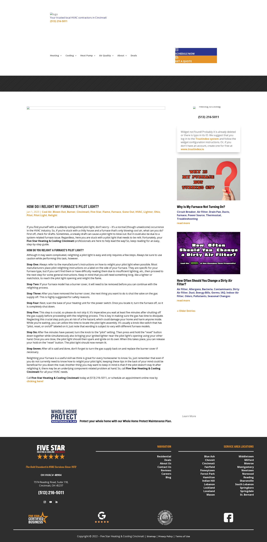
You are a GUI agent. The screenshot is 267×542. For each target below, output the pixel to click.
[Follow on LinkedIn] (56, 502)
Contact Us (164, 467)
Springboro (247, 487)
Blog (168, 477)
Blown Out (59, 212)
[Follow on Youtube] (50, 502)
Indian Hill (208, 480)
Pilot (30, 215)
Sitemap (151, 536)
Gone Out (128, 212)
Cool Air (47, 212)
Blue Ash (209, 456)
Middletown (246, 456)
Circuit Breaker (186, 212)
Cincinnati (83, 212)
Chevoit (210, 460)
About (120, 55)
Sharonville (247, 480)
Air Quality (105, 55)
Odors (188, 296)
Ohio (157, 212)
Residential (164, 456)
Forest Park (208, 473)
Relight (52, 215)
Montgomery (245, 467)
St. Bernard (247, 494)
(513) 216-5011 (58, 21)
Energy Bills (203, 292)
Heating (54, 55)
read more (183, 223)
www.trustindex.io (192, 149)
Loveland (209, 491)
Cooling (70, 55)
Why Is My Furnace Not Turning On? (201, 207)
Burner (71, 212)
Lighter (148, 212)
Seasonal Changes (219, 296)
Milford (249, 460)
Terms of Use (182, 536)
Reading (249, 477)
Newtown (248, 470)
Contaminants (223, 289)
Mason (211, 494)
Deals (134, 55)
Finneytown (207, 470)
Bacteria (207, 289)
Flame (106, 212)
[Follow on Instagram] (44, 502)
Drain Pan (215, 212)
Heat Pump (86, 55)
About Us (165, 463)
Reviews (166, 470)
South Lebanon (244, 484)
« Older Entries (186, 311)
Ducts (225, 212)
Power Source (196, 215)
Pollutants (199, 296)
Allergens (195, 289)
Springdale (247, 491)
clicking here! (35, 381)
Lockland (209, 487)
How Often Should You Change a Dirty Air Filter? (204, 282)
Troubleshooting (187, 218)
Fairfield (210, 467)
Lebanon (209, 484)
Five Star (96, 212)
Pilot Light (40, 215)
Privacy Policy (165, 536)
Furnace (116, 212)
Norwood (248, 473)
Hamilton (209, 477)
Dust (192, 292)
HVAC (139, 212)
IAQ (223, 292)
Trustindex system (207, 138)
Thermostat (213, 215)
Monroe (249, 463)
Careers (166, 473)
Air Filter (202, 212)
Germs (215, 292)
